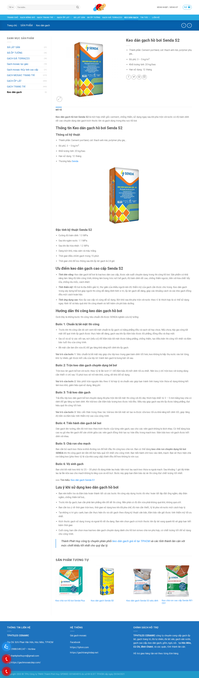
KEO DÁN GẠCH (131, 17)
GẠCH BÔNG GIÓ (27, 17)
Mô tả (59, 110)
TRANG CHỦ (12, 17)
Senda (75, 161)
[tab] (59, 110)
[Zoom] (59, 99)
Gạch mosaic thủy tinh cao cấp (22, 69)
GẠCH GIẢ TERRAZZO (112, 17)
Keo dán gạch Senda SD (102, 600)
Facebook (75, 642)
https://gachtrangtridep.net (84, 652)
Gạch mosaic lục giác (17, 64)
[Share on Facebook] (128, 77)
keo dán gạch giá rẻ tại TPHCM (131, 541)
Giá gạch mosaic (78, 635)
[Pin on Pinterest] (139, 77)
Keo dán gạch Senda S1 (83, 480)
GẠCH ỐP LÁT (63, 17)
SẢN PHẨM (27, 25)
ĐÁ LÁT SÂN (79, 17)
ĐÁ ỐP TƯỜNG (93, 17)
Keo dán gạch (43, 25)
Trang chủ (12, 25)
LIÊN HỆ (156, 17)
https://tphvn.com (79, 647)
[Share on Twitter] (133, 77)
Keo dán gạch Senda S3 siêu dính (142, 600)
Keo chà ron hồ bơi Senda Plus (70, 600)
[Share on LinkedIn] (144, 77)
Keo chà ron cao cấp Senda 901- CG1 (177, 602)
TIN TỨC (144, 17)
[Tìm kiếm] (77, 7)
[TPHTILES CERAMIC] (99, 7)
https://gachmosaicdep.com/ (26, 662)
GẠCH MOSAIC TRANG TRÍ (21, 75)
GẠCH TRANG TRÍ (45, 17)
